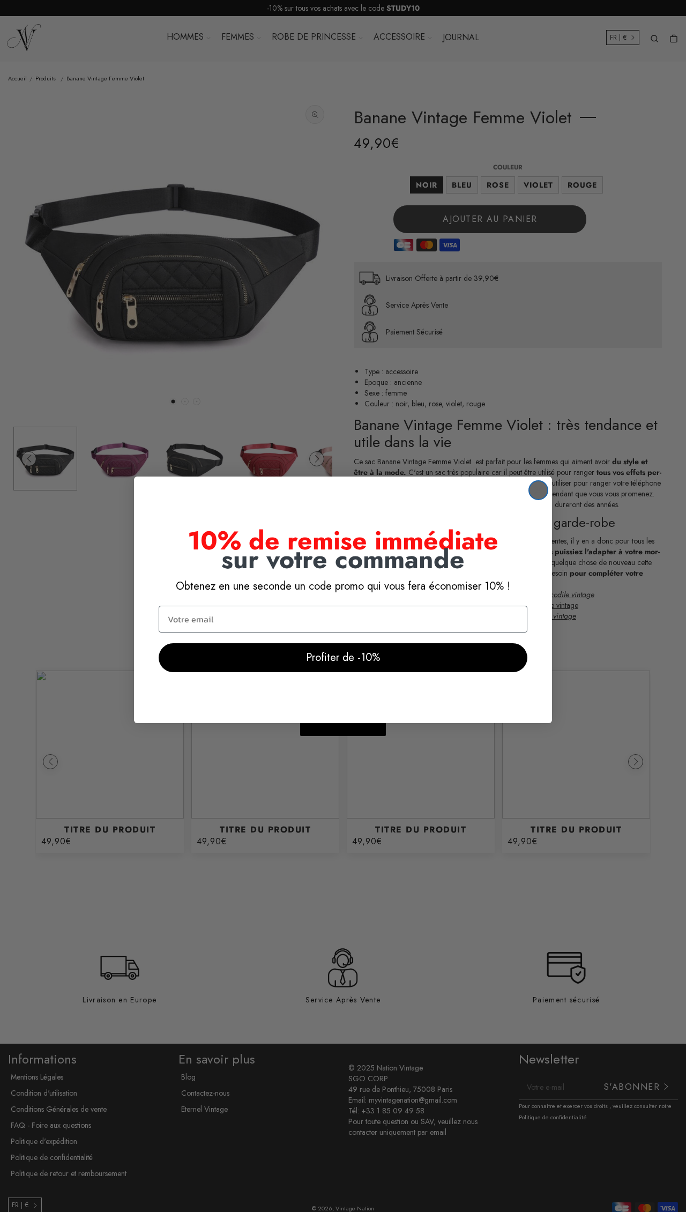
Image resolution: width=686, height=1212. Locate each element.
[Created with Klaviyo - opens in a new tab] (343, 729)
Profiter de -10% (343, 657)
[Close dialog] (538, 490)
